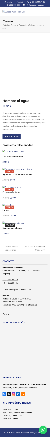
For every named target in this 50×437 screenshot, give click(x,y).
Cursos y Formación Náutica (22, 25)
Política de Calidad (10, 418)
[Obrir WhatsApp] (43, 430)
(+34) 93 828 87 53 (37, 2)
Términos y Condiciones (12, 415)
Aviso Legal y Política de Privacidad (17, 412)
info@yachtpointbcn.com (35, 5)
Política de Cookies (10, 409)
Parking (5, 314)
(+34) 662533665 (10, 283)
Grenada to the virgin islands (10, 248)
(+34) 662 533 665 (13, 5)
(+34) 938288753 (10, 280)
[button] (46, 12)
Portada (5, 25)
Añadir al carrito (11, 136)
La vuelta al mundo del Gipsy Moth (35, 248)
